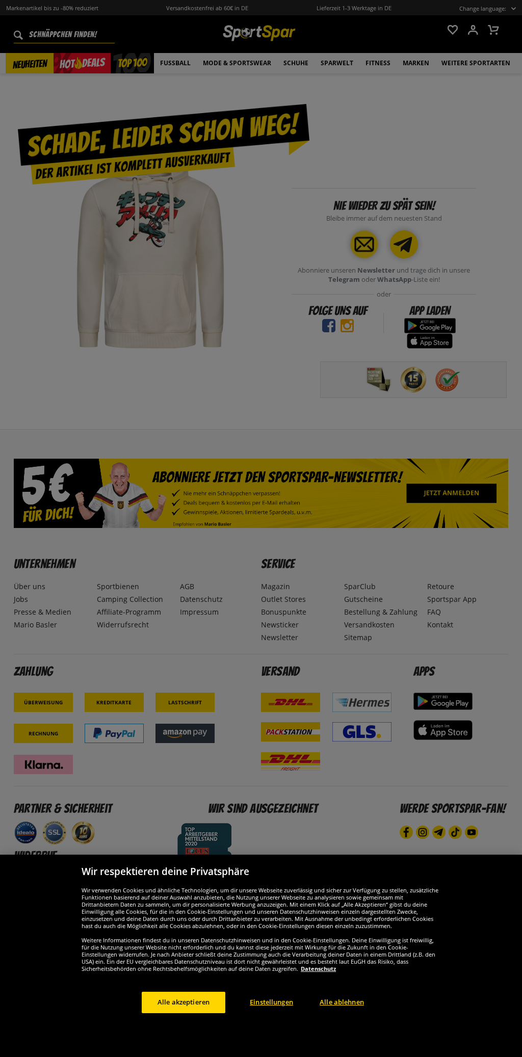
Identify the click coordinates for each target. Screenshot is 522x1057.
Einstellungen (271, 1002)
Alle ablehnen (342, 1002)
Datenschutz (318, 968)
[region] (261, 956)
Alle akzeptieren (184, 1002)
